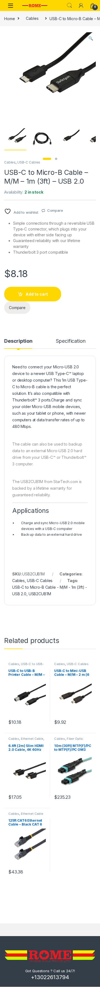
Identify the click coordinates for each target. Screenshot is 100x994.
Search (69, 5)
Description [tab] (18, 341)
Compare (55, 210)
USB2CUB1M (40, 593)
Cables (32, 18)
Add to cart (37, 294)
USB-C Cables (28, 162)
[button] (90, 38)
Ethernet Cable (32, 739)
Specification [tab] (70, 341)
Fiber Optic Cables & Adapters (68, 740)
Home (9, 18)
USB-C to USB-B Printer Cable (26, 665)
